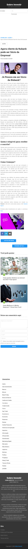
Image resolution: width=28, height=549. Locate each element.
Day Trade (5, 411)
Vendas (4, 465)
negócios (4, 449)
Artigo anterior (9, 240)
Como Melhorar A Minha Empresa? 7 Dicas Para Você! (12, 306)
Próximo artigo (19, 246)
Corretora (5, 403)
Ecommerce (5, 414)
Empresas (5, 419)
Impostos (4, 430)
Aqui (2, 210)
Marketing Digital (6, 441)
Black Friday (5, 395)
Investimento (5, 438)
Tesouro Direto (6, 463)
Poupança (5, 457)
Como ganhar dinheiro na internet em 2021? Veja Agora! (14, 278)
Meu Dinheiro (5, 446)
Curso (4, 408)
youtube (4, 468)
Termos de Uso (5, 538)
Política (4, 455)
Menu (3, 11)
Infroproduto (5, 435)
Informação (5, 433)
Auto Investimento (7, 386)
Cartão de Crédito (7, 400)
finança (4, 422)
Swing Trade (5, 460)
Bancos (4, 389)
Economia (5, 416)
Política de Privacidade (7, 532)
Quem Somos (4, 535)
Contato (3, 530)
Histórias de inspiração (8, 427)
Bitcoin (4, 392)
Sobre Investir (14, 4)
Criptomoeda (5, 405)
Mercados (5, 444)
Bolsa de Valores (6, 397)
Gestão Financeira (7, 425)
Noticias (4, 452)
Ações (4, 43)
